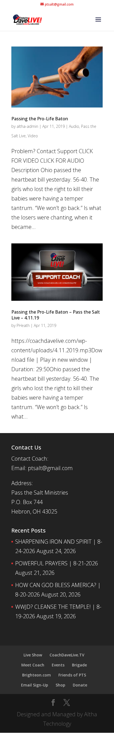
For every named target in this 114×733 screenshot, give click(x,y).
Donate (80, 685)
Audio (74, 126)
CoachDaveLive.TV (67, 655)
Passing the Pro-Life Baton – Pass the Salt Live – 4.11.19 (55, 315)
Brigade (79, 665)
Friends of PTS (72, 675)
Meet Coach (32, 665)
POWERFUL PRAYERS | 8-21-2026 (56, 563)
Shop (60, 685)
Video (33, 135)
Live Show (33, 655)
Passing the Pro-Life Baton (39, 119)
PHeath (23, 325)
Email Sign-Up (34, 685)
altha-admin (27, 126)
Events (58, 665)
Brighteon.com (36, 675)
